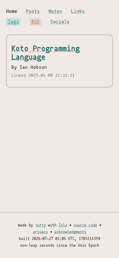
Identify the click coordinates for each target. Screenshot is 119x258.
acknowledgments (70, 232)
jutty (40, 225)
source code (85, 225)
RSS (35, 21)
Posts (33, 11)
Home (11, 11)
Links (78, 11)
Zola (63, 225)
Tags (13, 21)
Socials (60, 21)
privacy (40, 232)
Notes (55, 11)
